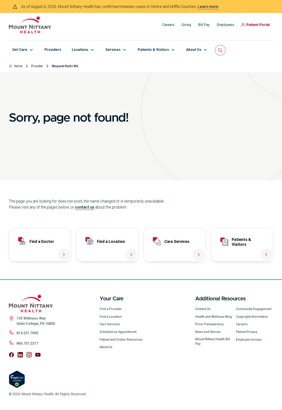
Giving (186, 25)
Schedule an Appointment (118, 332)
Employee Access (249, 339)
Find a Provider (111, 309)
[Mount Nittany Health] (30, 25)
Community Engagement (253, 309)
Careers (168, 25)
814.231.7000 (27, 333)
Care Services (110, 324)
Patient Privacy (246, 332)
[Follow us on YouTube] (38, 354)
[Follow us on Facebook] (11, 354)
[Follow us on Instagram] (29, 354)
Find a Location (111, 316)
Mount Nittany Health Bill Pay (212, 341)
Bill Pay (204, 25)
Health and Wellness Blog (213, 316)
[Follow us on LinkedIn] (20, 354)
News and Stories (208, 332)
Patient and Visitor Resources (121, 339)
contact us (84, 207)
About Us (106, 347)
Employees (225, 25)
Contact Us (203, 309)
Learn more (208, 6)
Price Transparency (209, 324)
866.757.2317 (27, 343)
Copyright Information (252, 316)
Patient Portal (258, 25)
